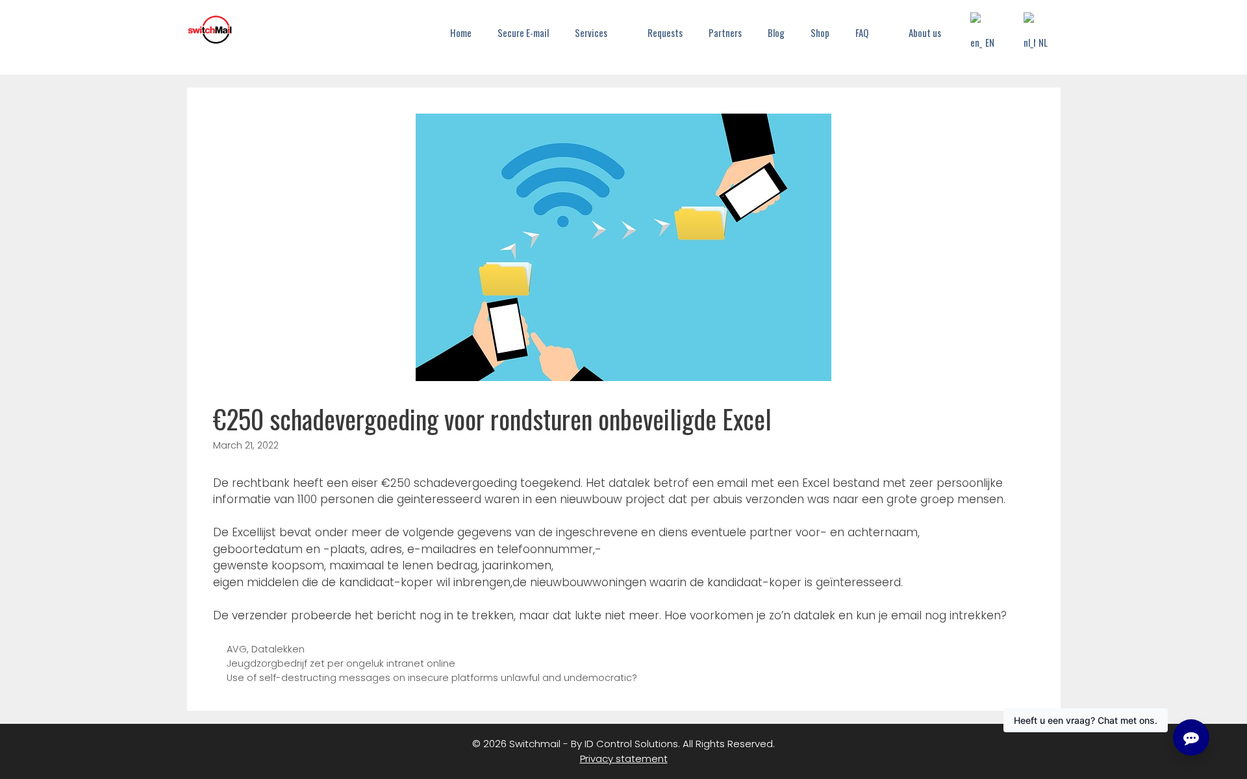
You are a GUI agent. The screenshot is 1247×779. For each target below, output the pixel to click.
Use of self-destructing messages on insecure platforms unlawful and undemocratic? (432, 677)
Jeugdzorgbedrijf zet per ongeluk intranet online (341, 663)
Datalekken (278, 649)
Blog (776, 32)
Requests (665, 32)
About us (925, 32)
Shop (820, 32)
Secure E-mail (523, 32)
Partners (725, 32)
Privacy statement (624, 758)
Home (461, 32)
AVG (237, 649)
